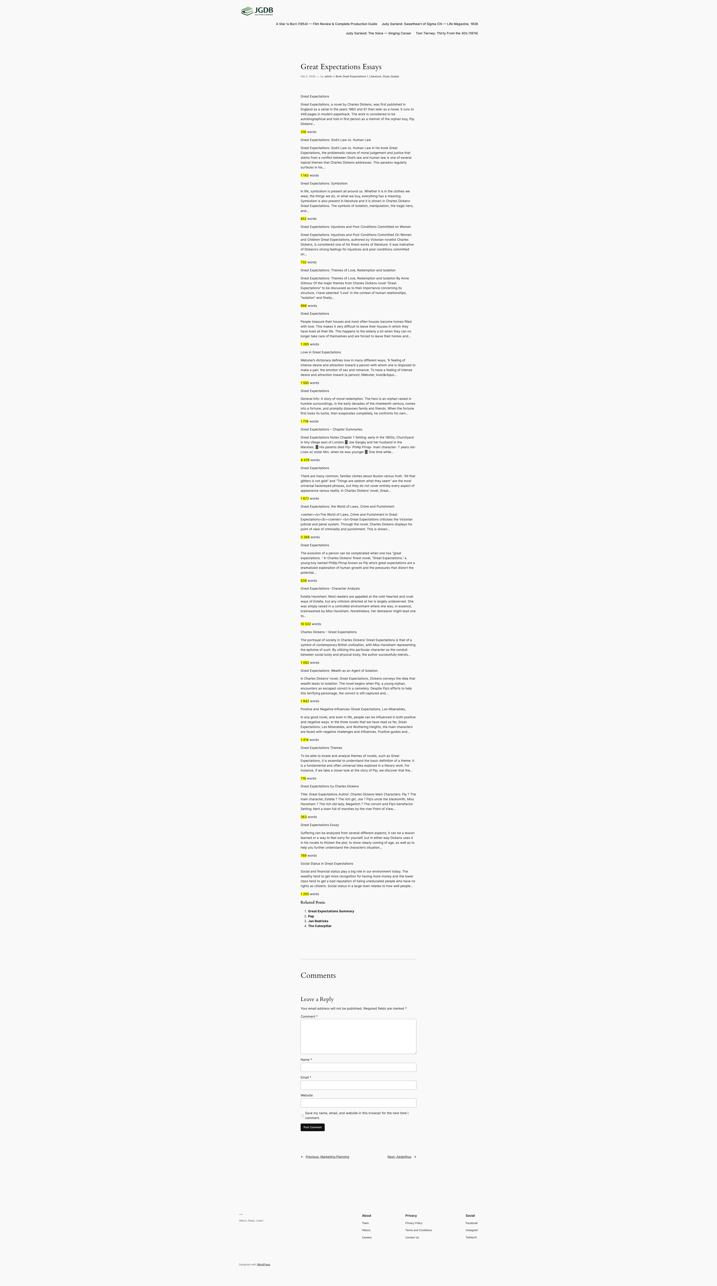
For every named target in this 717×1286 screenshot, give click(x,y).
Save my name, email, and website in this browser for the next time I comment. (356, 1115)
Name (306, 1060)
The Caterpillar (320, 926)
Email (306, 1077)
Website (307, 1095)
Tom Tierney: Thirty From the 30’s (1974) (447, 33)
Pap (311, 916)
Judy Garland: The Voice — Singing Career (378, 33)
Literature (375, 76)
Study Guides (391, 76)
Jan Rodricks (318, 921)
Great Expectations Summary (331, 911)
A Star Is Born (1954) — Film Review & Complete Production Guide (326, 24)
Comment (309, 1016)
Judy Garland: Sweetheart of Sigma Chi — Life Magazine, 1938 (430, 24)
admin (328, 76)
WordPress (263, 1264)
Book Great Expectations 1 (352, 76)
